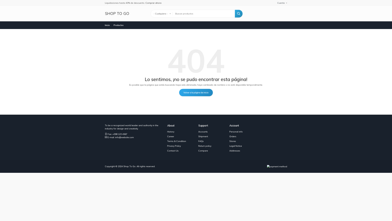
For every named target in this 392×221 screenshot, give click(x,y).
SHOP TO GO (117, 13)
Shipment (203, 136)
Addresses (234, 150)
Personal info (236, 131)
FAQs (201, 141)
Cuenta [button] (281, 3)
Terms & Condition (176, 141)
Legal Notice (235, 146)
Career (170, 136)
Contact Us (173, 150)
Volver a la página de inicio (196, 92)
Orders (232, 136)
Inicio (107, 25)
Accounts (203, 131)
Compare (203, 150)
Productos (119, 25)
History (170, 131)
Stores (232, 141)
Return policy (204, 146)
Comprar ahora (153, 3)
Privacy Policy (174, 146)
